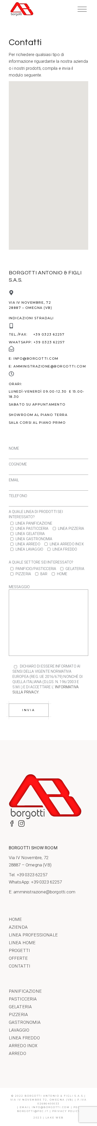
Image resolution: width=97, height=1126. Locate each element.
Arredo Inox (23, 1045)
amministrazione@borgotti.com (49, 366)
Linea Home (22, 942)
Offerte (18, 958)
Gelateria (20, 1006)
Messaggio (19, 587)
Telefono (18, 496)
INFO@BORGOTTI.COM (35, 358)
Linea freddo (24, 1037)
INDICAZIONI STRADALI (31, 318)
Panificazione (25, 991)
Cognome (18, 464)
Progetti (19, 950)
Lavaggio (19, 1030)
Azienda (18, 927)
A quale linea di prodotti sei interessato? (36, 514)
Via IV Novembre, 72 (28, 857)
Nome (14, 448)
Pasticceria (23, 999)
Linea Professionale (33, 934)
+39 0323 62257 (49, 334)
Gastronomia (25, 1022)
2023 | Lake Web (48, 1117)
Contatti (19, 966)
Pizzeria (18, 1014)
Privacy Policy (66, 1111)
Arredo (17, 1053)
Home (15, 919)
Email (14, 480)
